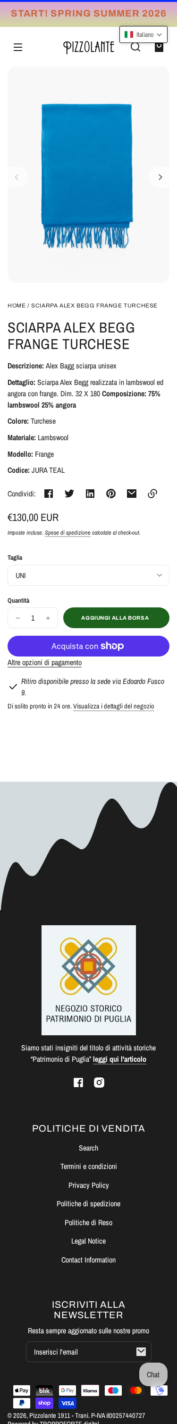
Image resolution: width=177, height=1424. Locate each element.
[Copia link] (152, 493)
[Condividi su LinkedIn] (90, 493)
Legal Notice (88, 1241)
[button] (135, 46)
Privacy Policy (88, 1185)
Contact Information (88, 1259)
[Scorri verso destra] (159, 177)
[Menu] (18, 46)
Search (88, 1148)
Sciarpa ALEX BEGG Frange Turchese (94, 306)
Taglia (15, 557)
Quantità (18, 600)
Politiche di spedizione (88, 1203)
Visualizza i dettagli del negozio (113, 705)
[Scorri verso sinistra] (18, 177)
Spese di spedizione (68, 533)
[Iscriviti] (141, 1351)
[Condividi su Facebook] (48, 493)
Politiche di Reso (88, 1222)
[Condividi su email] (131, 493)
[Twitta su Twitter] (69, 493)
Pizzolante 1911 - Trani (58, 1415)
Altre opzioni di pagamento (45, 662)
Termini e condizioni (88, 1166)
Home (16, 306)
